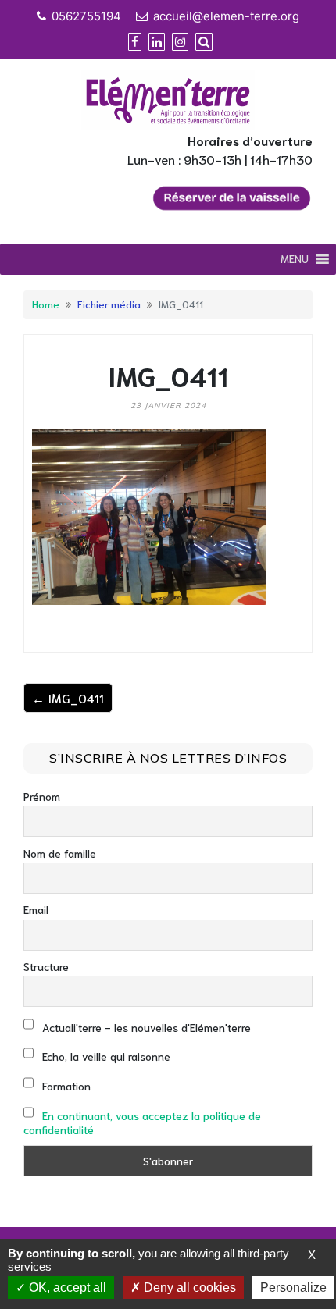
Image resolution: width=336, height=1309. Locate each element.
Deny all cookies (188, 1287)
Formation (65, 1086)
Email (35, 909)
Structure (46, 966)
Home (45, 303)
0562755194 (86, 16)
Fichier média (109, 303)
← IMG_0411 (68, 697)
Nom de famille (59, 853)
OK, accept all (66, 1287)
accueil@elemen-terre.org (226, 16)
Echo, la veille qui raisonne (104, 1056)
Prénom (41, 796)
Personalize (293, 1287)
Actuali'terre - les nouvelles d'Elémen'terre (145, 1027)
